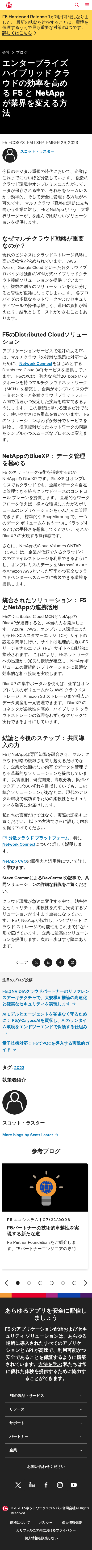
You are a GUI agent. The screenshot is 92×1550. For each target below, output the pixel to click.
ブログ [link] (21, 52)
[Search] (76, 4)
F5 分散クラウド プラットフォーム (35, 838)
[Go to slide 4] (52, 1283)
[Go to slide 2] (29, 1283)
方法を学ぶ (50, 1364)
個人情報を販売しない (41, 1538)
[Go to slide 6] (74, 1283)
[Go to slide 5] (63, 1283)
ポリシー (46, 1523)
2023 (19, 1067)
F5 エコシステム (23, 1219)
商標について (20, 1523)
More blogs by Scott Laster (27, 1134)
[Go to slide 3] (40, 1283)
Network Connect (35, 363)
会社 (6, 52)
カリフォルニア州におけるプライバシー (46, 1530)
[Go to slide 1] (18, 1283)
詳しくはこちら (17, 33)
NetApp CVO (14, 861)
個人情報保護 (72, 1523)
